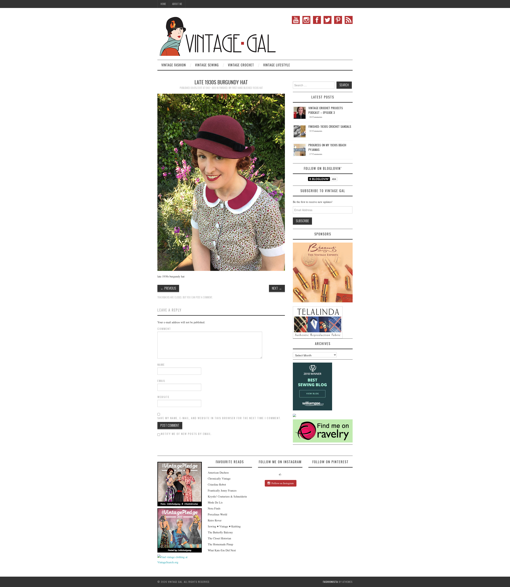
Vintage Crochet (241, 64)
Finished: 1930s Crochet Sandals (329, 126)
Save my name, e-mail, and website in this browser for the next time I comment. (219, 418)
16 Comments (315, 116)
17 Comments (315, 153)
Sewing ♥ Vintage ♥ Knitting (224, 526)
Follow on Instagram (283, 483)
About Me (177, 4)
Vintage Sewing (207, 64)
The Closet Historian (219, 538)
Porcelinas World (217, 514)
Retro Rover (215, 520)
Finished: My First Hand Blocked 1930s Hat (241, 88)
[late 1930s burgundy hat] (221, 182)
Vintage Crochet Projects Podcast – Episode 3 (325, 110)
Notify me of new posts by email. (186, 434)
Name (161, 365)
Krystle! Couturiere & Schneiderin (227, 496)
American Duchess (218, 472)
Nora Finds (214, 508)
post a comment (204, 297)
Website (163, 397)
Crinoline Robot (217, 484)
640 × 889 (211, 88)
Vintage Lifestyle (276, 64)
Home (163, 4)
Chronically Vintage (219, 478)
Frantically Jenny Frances (222, 490)
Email (161, 381)
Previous (168, 288)
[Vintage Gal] (217, 35)
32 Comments (315, 130)
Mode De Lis (215, 502)
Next (277, 288)
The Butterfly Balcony (220, 532)
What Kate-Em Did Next (222, 550)
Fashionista (330, 582)
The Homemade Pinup (220, 544)
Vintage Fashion (173, 64)
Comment (164, 329)
